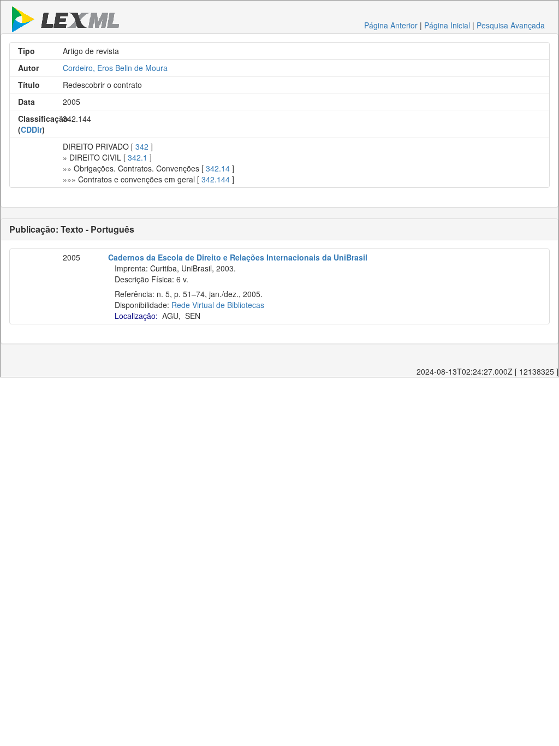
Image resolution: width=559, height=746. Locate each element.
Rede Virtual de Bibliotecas (217, 304)
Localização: (136, 315)
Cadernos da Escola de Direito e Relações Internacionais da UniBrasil (237, 257)
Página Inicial (447, 25)
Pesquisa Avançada (511, 25)
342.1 (137, 157)
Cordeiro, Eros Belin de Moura (115, 67)
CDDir (31, 129)
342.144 (215, 179)
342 (141, 146)
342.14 (218, 168)
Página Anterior (391, 25)
